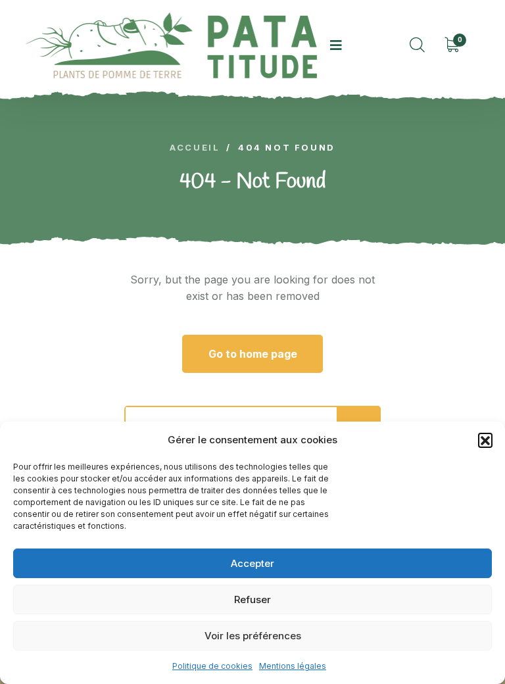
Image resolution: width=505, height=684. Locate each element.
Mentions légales (292, 666)
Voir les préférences (252, 635)
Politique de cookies (212, 666)
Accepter (252, 563)
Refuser (252, 599)
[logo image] (171, 45)
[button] (485, 440)
